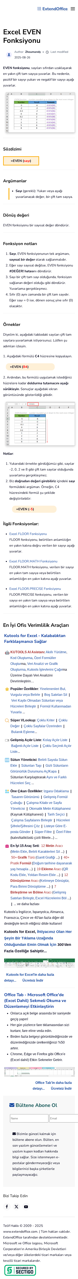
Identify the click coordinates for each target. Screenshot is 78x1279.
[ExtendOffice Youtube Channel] (26, 1206)
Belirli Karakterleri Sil (44, 851)
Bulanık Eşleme (23, 732)
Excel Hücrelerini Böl (51, 898)
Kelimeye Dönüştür (54, 880)
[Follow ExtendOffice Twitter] (16, 1206)
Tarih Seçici (56, 814)
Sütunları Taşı (31, 765)
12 (43, 846)
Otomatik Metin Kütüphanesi (50, 808)
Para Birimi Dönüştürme (28, 886)
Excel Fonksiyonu (28, 534)
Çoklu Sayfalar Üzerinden (43, 726)
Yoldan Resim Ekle (41, 875)
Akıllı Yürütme (56, 652)
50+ (14, 857)
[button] (73, 8)
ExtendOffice (55, 9)
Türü (31, 857)
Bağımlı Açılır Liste (24, 746)
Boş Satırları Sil (55, 694)
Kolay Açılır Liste (55, 740)
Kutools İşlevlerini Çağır (44, 669)
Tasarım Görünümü (25, 797)
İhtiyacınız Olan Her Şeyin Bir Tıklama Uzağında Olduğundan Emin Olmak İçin (38, 938)
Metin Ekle (19, 851)
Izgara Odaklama (56, 791)
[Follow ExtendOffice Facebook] (7, 1206)
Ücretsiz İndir (32, 980)
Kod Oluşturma (21, 658)
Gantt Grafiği (46, 857)
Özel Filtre (63, 832)
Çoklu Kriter (45, 720)
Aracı (59, 846)
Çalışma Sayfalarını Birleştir (31, 820)
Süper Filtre (43, 832)
